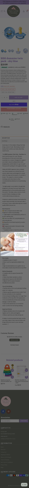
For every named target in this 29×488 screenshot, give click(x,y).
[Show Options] (27, 249)
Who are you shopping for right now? (20, 247)
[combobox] (21, 249)
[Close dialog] (27, 233)
